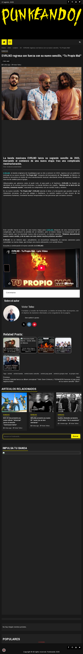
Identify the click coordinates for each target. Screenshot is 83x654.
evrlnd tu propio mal (61, 373)
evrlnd (10, 373)
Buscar (75, 436)
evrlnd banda (18, 373)
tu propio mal (74, 373)
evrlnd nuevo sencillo (31, 373)
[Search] (79, 42)
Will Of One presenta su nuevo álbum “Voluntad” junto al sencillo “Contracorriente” (12, 421)
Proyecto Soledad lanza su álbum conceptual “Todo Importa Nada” (22, 379)
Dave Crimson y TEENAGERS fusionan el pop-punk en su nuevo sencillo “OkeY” (61, 379)
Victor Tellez (17, 65)
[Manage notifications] (4, 650)
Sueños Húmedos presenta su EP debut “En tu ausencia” (68, 419)
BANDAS (5, 51)
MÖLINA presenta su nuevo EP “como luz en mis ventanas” (40, 420)
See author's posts (32, 318)
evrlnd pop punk (46, 373)
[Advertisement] (41, 32)
